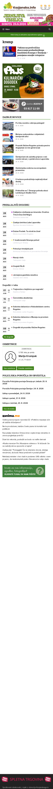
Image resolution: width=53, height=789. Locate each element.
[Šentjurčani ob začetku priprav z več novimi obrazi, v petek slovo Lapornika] (8, 160)
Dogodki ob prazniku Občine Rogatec (29, 327)
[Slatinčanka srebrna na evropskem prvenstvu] (8, 171)
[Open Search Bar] (49, 29)
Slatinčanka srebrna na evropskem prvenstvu (31, 169)
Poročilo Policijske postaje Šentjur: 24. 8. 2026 (23, 389)
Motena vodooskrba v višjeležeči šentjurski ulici (30, 135)
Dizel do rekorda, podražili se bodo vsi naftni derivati (24, 439)
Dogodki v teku (10, 285)
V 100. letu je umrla (26, 352)
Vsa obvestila (9, 409)
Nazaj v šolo (18, 257)
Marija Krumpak (28, 356)
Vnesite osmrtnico (25, 368)
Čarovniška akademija (23, 298)
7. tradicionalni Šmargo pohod (26, 240)
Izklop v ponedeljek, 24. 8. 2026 (16, 393)
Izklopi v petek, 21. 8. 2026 (13, 398)
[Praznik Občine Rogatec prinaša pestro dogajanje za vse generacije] (8, 148)
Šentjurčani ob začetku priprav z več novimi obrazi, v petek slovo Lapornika (32, 158)
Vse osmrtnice (9, 368)
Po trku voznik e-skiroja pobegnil (30, 123)
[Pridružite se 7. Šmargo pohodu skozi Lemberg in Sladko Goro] (8, 193)
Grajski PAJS (19, 266)
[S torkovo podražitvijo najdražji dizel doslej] (8, 182)
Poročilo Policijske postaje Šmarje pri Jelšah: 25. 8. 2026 (24, 382)
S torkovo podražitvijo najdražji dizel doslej (31, 180)
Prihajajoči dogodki (15, 204)
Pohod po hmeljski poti (23, 249)
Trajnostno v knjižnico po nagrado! (28, 289)
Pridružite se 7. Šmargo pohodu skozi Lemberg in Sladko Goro (32, 191)
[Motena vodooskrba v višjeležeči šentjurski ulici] (8, 137)
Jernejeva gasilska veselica (25, 275)
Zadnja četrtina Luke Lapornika (26, 222)
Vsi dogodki (8, 337)
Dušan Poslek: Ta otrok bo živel (26, 231)
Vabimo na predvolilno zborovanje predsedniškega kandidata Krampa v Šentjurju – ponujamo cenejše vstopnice (32, 51)
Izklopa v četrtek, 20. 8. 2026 (15, 403)
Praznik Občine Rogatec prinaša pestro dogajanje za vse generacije (33, 146)
